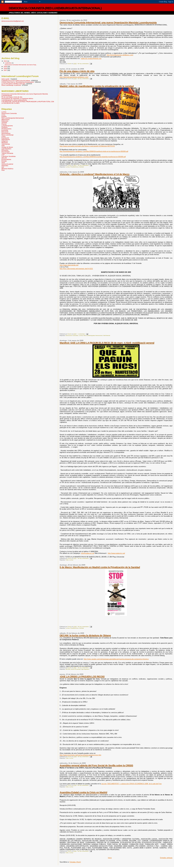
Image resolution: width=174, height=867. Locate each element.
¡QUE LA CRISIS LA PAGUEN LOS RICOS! (82, 676)
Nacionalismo (6, 133)
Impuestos (5, 165)
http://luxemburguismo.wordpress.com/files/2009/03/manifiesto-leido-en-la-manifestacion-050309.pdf (94, 151)
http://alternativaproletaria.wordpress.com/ (74, 77)
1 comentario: (81, 334)
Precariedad (5, 152)
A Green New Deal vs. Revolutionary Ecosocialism (18, 82)
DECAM (68, 669)
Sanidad (81, 167)
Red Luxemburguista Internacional (93, 335)
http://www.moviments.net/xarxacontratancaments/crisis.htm (80, 755)
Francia (4, 124)
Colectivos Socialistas (9, 156)
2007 (5, 70)
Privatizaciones (74, 167)
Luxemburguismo (7, 125)
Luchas (68, 167)
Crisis (67, 560)
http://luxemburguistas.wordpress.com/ (120, 55)
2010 (5, 61)
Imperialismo (6, 139)
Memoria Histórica (7, 168)
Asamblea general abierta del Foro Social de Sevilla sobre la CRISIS (96, 765)
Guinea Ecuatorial (75, 669)
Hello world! (5, 79)
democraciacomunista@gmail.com (13, 21)
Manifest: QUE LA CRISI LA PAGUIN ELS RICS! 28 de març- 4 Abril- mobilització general (107, 342)
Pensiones (5, 150)
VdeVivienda (106, 335)
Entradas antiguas (166, 858)
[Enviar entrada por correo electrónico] (90, 63)
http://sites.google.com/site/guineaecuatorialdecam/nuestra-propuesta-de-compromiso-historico (116, 659)
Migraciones (5, 119)
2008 (5, 68)
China (3, 136)
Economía (5, 130)
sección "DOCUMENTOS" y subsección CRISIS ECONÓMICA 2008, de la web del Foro (131, 784)
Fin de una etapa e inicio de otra (77, 71)
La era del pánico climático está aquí (13, 83)
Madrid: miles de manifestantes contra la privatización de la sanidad (97, 86)
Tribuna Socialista (7, 153)
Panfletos (5, 127)
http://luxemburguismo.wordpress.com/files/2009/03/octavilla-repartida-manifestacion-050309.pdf (93, 157)
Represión (5, 121)
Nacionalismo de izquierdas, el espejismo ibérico (17, 98)
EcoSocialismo (6, 159)
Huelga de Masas (7, 147)
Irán (3, 167)
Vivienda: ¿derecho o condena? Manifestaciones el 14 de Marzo (94, 174)
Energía (4, 161)
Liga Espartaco (85, 669)
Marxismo (5, 142)
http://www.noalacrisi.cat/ (116, 553)
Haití (3, 145)
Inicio (110, 858)
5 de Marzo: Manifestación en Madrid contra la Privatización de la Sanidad (100, 567)
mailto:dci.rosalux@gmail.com (91, 58)
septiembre (8, 63)
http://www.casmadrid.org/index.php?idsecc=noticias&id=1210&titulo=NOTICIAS (87, 146)
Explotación (5, 138)
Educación (5, 132)
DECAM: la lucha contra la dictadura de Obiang (85, 635)
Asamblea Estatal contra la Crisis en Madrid (83, 792)
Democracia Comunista (72, 335)
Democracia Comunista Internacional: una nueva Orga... (21, 64)
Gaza (3, 162)
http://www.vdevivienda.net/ (69, 265)
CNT (3, 155)
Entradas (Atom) (75, 862)
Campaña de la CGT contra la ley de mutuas (16, 80)
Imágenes (5, 141)
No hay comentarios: (83, 63)
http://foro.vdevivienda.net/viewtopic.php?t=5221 (76, 269)
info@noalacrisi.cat (87, 553)
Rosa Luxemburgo (7, 135)
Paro (3, 170)
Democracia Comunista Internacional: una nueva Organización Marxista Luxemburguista (108, 22)
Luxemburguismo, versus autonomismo (14, 100)
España (4, 116)
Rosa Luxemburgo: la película (11, 85)
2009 (5, 66)
